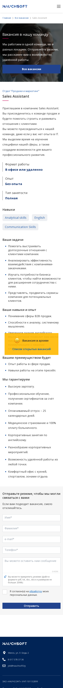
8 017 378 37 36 (16, 659)
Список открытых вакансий (31, 349)
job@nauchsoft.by (17, 665)
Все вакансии (22, 17)
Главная (6, 17)
